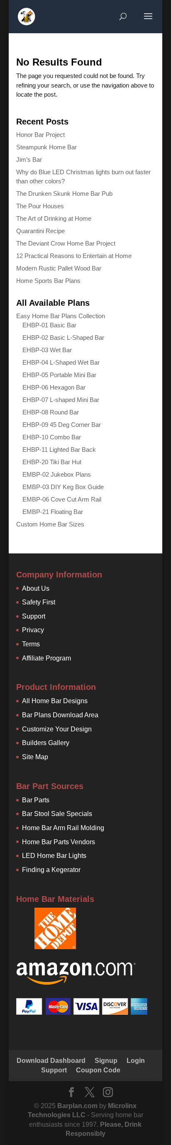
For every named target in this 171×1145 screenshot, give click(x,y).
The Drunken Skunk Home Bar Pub (64, 193)
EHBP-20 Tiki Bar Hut (51, 461)
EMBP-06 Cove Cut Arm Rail (61, 499)
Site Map (35, 756)
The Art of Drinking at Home (53, 218)
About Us (35, 588)
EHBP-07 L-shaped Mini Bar (60, 399)
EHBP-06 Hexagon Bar (54, 387)
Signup (106, 1060)
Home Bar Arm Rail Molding (63, 827)
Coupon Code (98, 1070)
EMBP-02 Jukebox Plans (56, 474)
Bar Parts (35, 800)
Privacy (33, 629)
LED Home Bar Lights (54, 855)
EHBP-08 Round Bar (50, 412)
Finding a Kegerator (51, 869)
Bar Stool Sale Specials (57, 813)
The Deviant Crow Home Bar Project (65, 243)
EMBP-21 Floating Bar (52, 511)
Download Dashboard (51, 1060)
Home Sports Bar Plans (48, 280)
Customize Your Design (57, 729)
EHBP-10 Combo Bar (51, 437)
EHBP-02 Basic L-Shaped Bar (63, 337)
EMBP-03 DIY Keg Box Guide (63, 486)
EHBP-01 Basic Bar (49, 325)
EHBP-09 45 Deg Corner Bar (61, 424)
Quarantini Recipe (40, 230)
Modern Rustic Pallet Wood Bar (58, 268)
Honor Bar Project (40, 134)
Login (136, 1060)
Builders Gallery (45, 742)
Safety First (38, 602)
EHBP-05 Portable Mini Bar (59, 374)
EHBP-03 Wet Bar (47, 349)
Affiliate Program (46, 658)
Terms (31, 644)
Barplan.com (77, 1105)
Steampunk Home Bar (46, 147)
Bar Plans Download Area (60, 715)
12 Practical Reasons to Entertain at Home (74, 255)
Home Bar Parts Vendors (58, 841)
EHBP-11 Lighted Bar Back (59, 449)
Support (33, 616)
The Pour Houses (40, 206)
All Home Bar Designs (55, 700)
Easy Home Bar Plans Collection (60, 315)
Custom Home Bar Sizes (50, 524)
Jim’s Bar (29, 159)
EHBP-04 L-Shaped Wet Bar (61, 362)
